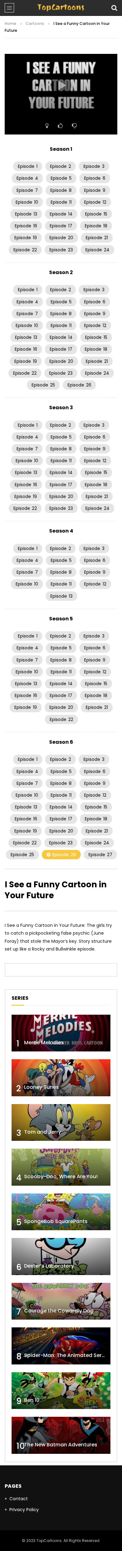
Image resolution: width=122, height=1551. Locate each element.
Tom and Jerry (42, 1132)
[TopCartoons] (61, 7)
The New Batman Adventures (60, 1444)
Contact (18, 1499)
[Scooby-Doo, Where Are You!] (61, 1167)
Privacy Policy (24, 1509)
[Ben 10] (61, 1390)
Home (10, 23)
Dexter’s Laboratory (49, 1265)
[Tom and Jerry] (61, 1122)
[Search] (114, 8)
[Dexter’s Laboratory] (61, 1256)
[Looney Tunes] (61, 1077)
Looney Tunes (41, 1087)
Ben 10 (31, 1400)
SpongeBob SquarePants (56, 1221)
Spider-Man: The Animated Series (66, 1355)
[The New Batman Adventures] (61, 1435)
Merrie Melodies (44, 1042)
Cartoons (35, 23)
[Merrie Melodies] (61, 1033)
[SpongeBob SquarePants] (61, 1212)
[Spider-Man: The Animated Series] (61, 1345)
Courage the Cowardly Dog (59, 1310)
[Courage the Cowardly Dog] (61, 1301)
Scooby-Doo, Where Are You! (61, 1176)
